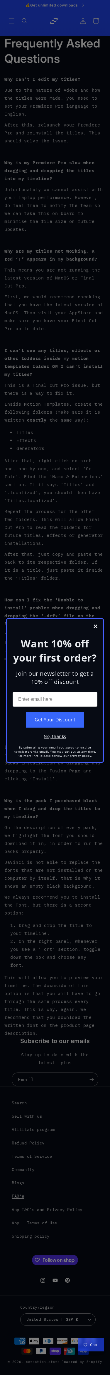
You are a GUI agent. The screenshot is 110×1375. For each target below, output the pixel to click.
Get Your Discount (55, 719)
